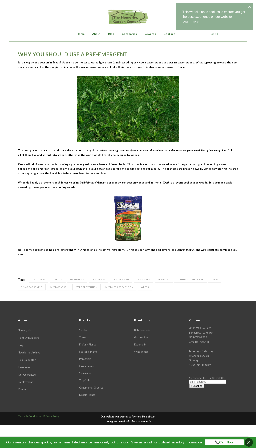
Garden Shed (141, 337)
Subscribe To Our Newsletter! (207, 378)
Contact (22, 389)
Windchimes (141, 351)
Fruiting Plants (87, 344)
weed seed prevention (119, 287)
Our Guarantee (27, 374)
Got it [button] (214, 34)
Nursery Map (25, 330)
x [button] (249, 6)
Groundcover (87, 366)
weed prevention (86, 287)
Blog (20, 345)
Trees (82, 337)
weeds (145, 287)
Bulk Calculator (27, 359)
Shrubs (83, 330)
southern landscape (190, 279)
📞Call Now (224, 442)
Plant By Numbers (28, 337)
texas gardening (31, 287)
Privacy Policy (51, 416)
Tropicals (84, 380)
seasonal (164, 279)
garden (58, 279)
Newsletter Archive (29, 352)
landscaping (121, 279)
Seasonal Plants (88, 351)
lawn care (143, 279)
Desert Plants (87, 394)
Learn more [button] (190, 21)
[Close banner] (249, 442)
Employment (25, 382)
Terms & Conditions (29, 416)
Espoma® (140, 344)
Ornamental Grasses (91, 387)
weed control (59, 287)
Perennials (85, 358)
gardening (77, 279)
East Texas (38, 279)
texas (214, 279)
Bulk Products (142, 330)
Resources (24, 367)
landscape (98, 279)
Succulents (85, 373)
